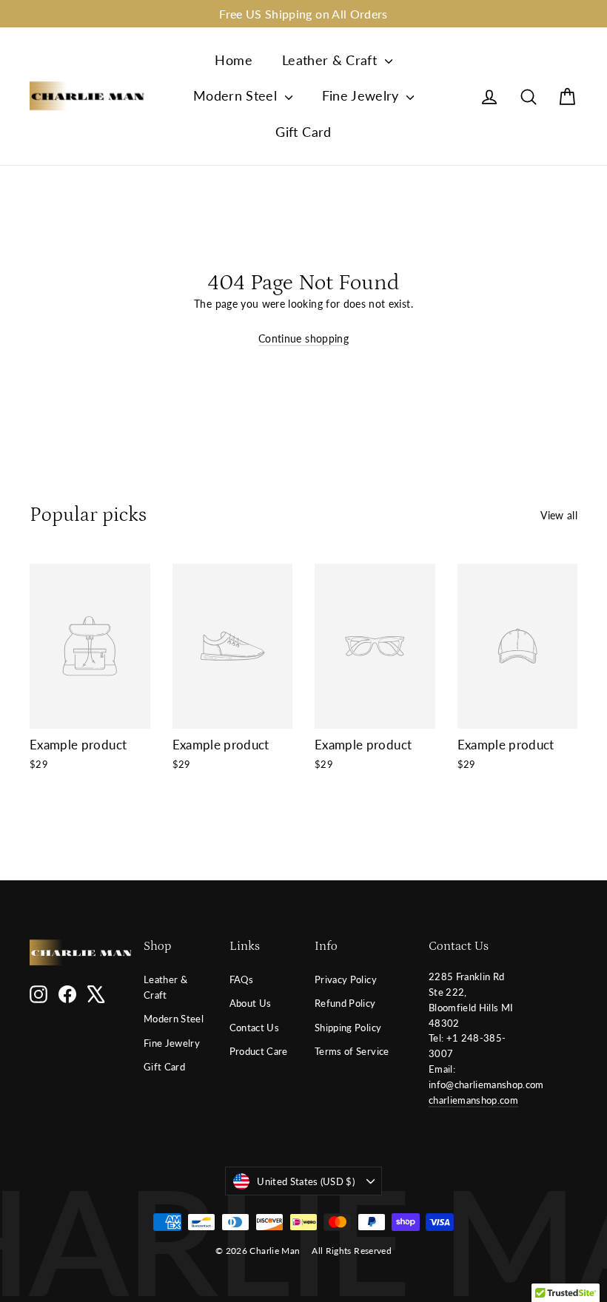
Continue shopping (303, 338)
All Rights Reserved (352, 1250)
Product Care (258, 1051)
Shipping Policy (348, 1027)
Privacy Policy (346, 979)
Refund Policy (345, 1003)
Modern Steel (237, 95)
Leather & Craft (331, 60)
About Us (250, 1003)
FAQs (241, 979)
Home (233, 60)
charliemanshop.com (473, 1100)
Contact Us (254, 1027)
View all (558, 515)
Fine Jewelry (362, 95)
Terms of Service (352, 1051)
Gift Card (303, 132)
